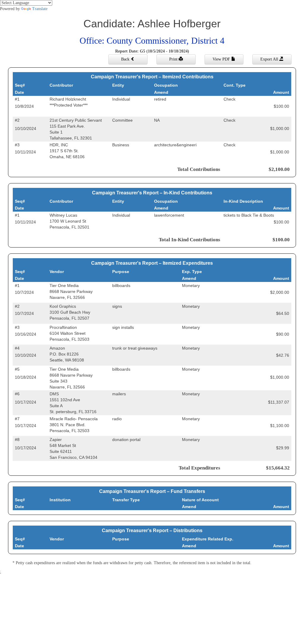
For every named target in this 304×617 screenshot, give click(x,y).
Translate (40, 9)
